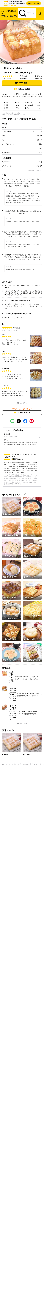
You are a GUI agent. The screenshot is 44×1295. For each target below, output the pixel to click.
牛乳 (3, 148)
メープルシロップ (8, 144)
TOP (3, 764)
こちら (11, 318)
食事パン (16, 764)
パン (9, 764)
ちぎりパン (26, 764)
